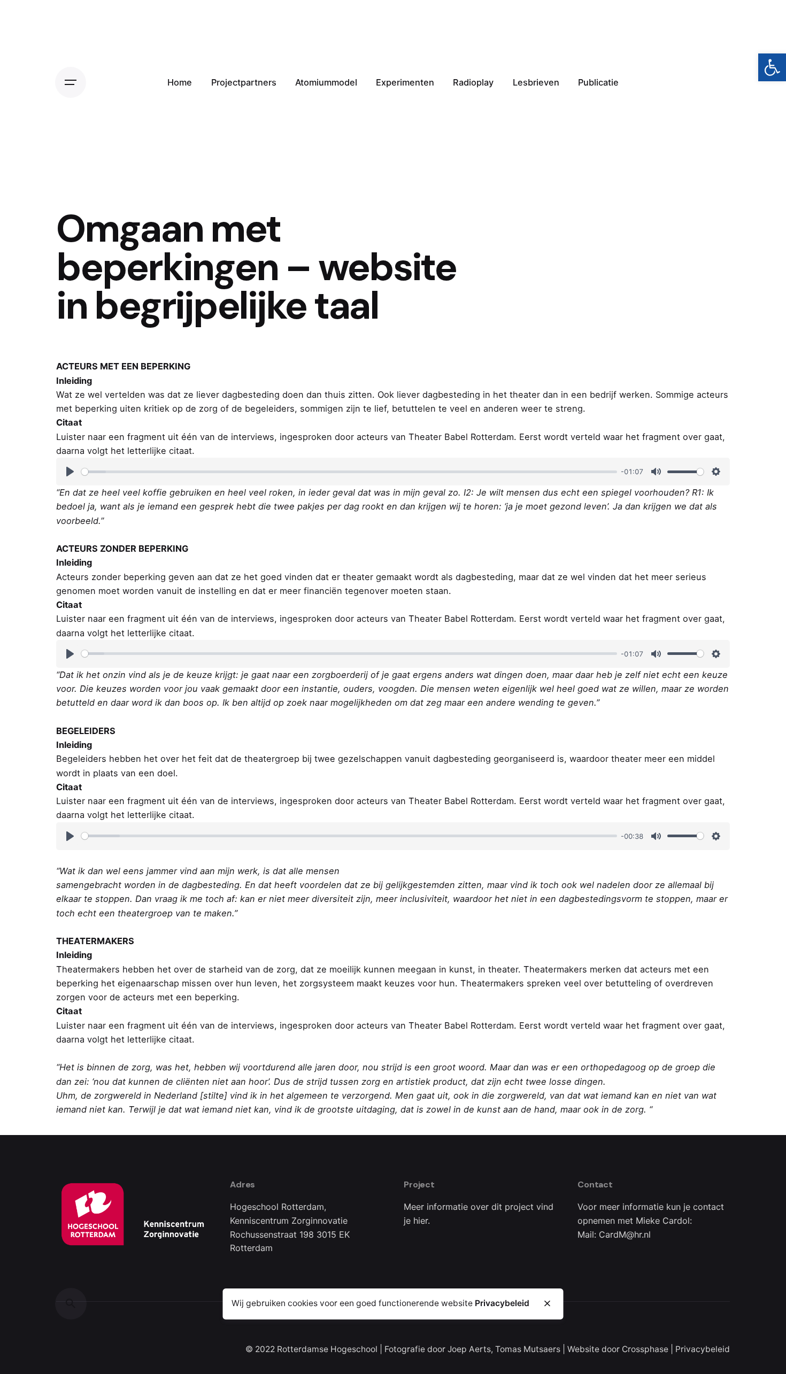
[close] (547, 1303)
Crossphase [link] (645, 1349)
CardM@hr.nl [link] (625, 1234)
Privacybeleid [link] (702, 1349)
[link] (772, 67)
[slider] (349, 472)
